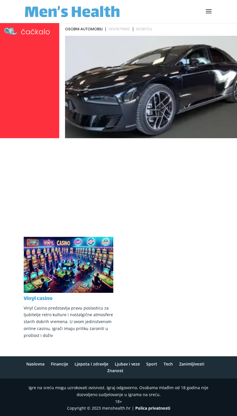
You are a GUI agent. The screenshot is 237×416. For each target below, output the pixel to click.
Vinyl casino (38, 298)
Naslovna (35, 364)
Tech (168, 364)
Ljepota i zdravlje (91, 364)
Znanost (115, 370)
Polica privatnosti (152, 408)
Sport (151, 364)
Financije (59, 364)
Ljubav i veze (127, 364)
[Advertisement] (118, 183)
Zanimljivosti (191, 364)
